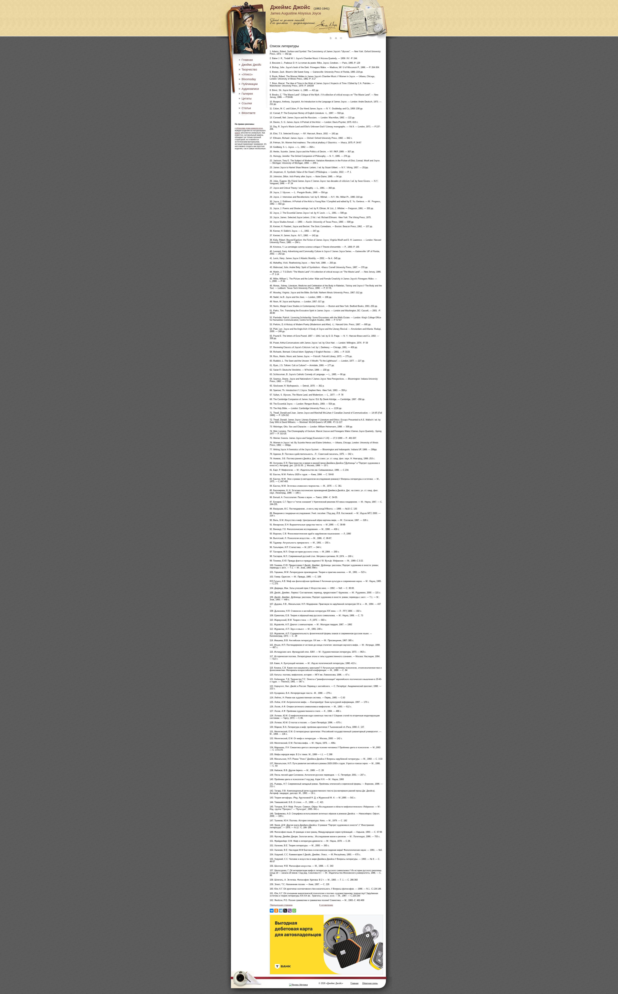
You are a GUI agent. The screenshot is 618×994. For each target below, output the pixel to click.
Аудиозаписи (250, 88)
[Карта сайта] (335, 38)
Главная (247, 59)
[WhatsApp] (294, 911)
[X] (285, 911)
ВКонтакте (248, 113)
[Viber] (290, 911)
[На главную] (330, 38)
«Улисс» (247, 74)
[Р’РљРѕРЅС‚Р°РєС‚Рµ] (272, 911)
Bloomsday (249, 79)
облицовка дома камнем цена (249, 128)
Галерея (247, 93)
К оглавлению (326, 905)
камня (237, 133)
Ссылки (247, 103)
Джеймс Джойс (290, 7)
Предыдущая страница (281, 905)
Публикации (250, 84)
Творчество (249, 69)
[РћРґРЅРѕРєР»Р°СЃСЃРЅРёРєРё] (276, 911)
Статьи (246, 108)
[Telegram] (281, 911)
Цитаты (247, 98)
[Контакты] (341, 38)
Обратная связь (370, 983)
